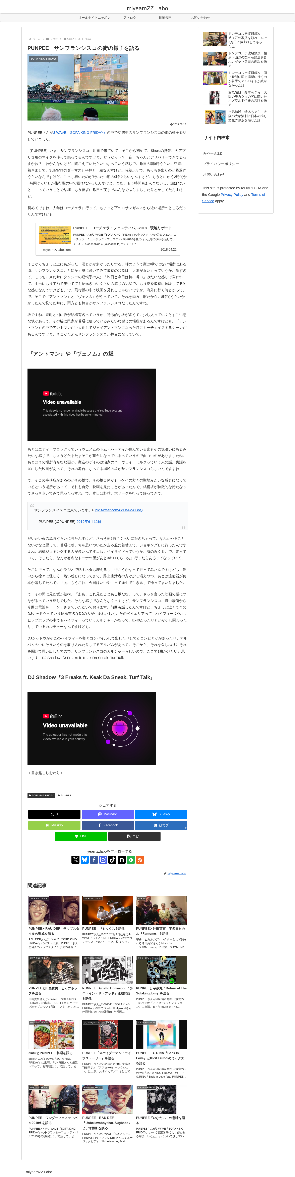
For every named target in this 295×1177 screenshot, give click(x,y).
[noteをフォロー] (122, 860)
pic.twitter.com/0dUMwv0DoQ (119, 510)
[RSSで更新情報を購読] (140, 860)
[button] (134, 836)
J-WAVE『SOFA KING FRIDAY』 (80, 133)
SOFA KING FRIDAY (43, 795)
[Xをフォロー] (75, 860)
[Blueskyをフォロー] (85, 860)
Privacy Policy (232, 195)
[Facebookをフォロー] (94, 860)
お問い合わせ (214, 175)
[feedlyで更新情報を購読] (131, 860)
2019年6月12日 (88, 522)
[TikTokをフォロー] (112, 860)
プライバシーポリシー (221, 164)
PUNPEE (66, 795)
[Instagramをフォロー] (103, 860)
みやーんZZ (212, 153)
